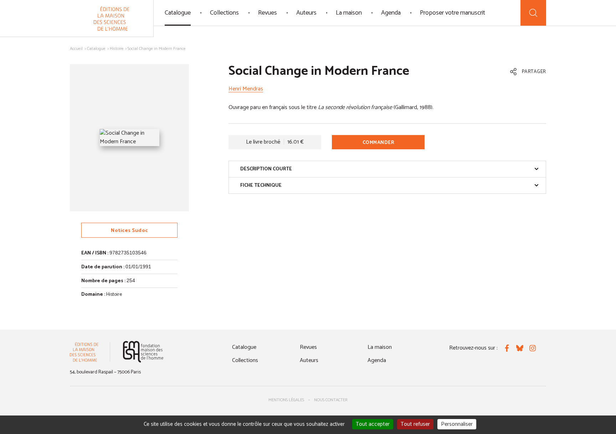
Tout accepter (373, 424)
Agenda (391, 12)
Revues (267, 12)
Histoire (117, 48)
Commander (379, 143)
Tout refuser (415, 424)
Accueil (76, 48)
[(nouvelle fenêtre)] (143, 352)
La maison (349, 12)
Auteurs (306, 12)
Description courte (266, 169)
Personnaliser (457, 424)
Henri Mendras (246, 89)
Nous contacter (331, 400)
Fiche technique (261, 185)
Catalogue (178, 12)
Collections (224, 12)
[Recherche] (533, 13)
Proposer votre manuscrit (452, 12)
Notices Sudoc (129, 231)
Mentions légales (286, 400)
